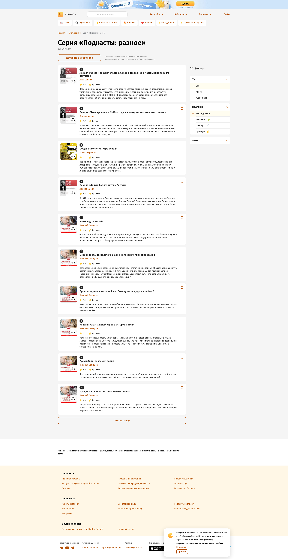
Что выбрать (156, 14)
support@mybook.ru (111, 547)
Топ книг (148, 22)
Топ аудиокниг (167, 22)
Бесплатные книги (108, 22)
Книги (66, 22)
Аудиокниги (84, 22)
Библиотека (180, 14)
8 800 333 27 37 (90, 547)
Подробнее (181, 547)
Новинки (131, 22)
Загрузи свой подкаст (193, 22)
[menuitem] (210, 88)
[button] (210, 79)
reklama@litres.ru (133, 547)
